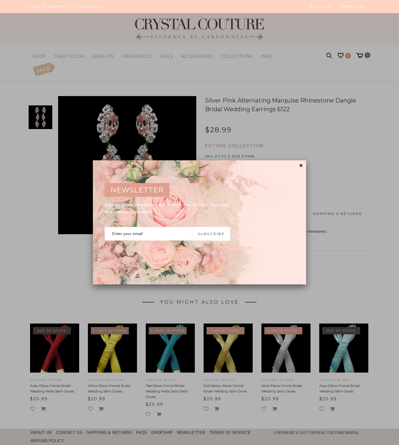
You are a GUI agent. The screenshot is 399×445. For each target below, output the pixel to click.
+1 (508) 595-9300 (88, 6)
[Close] (301, 165)
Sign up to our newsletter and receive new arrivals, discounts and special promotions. (167, 208)
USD (362, 6)
